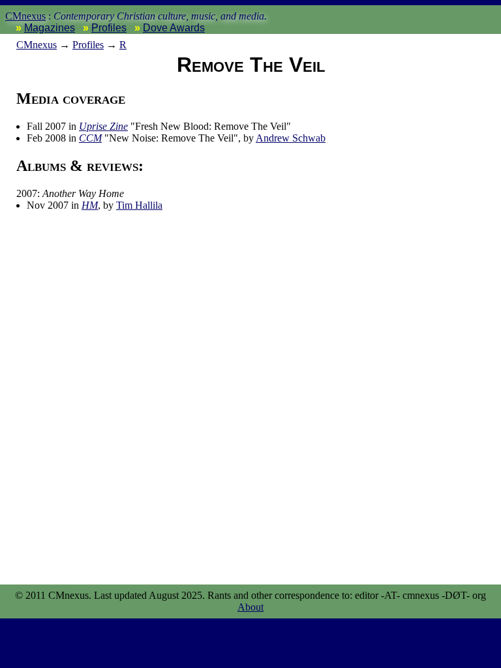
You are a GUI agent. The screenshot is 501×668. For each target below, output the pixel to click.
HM (90, 205)
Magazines (49, 27)
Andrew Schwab (291, 138)
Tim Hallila (139, 205)
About (250, 607)
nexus (36, 44)
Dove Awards (174, 27)
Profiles (109, 27)
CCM (90, 138)
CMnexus (25, 16)
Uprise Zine (103, 126)
